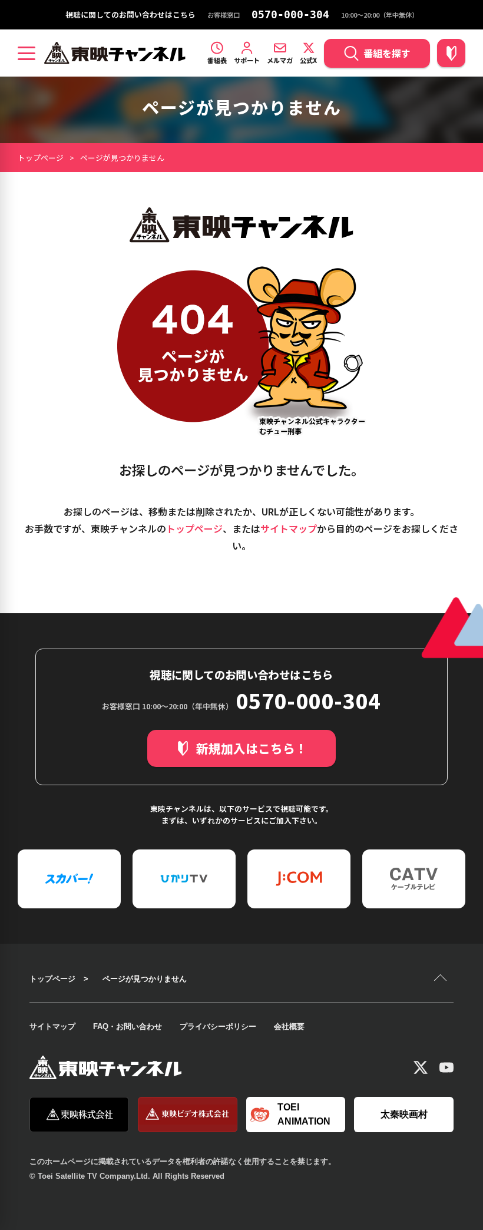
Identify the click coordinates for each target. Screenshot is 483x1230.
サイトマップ (288, 528)
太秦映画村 (404, 1114)
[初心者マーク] (451, 53)
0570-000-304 (290, 15)
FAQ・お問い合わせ (127, 1026)
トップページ (41, 157)
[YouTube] (446, 1067)
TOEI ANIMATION (303, 1114)
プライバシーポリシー (218, 1026)
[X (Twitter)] (420, 1067)
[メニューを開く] (26, 53)
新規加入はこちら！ (251, 748)
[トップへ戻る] (442, 979)
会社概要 (289, 1026)
